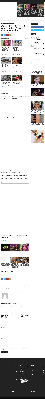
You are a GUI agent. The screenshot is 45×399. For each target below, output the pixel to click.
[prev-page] (1, 320)
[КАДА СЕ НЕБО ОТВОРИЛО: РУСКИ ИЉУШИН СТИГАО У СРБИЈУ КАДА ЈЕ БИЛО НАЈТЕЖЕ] (5, 309)
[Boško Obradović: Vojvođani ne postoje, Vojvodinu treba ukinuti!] (18, 380)
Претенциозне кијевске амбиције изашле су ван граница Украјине (39, 52)
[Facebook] (2, 35)
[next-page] (3, 320)
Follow (42, 29)
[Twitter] (5, 35)
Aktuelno (8, 18)
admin (3, 32)
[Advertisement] (15, 109)
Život (16, 18)
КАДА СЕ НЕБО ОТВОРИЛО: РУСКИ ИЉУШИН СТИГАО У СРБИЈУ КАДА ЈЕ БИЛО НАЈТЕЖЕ (4, 315)
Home (2, 21)
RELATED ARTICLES (5, 303)
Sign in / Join (3, 0)
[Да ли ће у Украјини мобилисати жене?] (15, 309)
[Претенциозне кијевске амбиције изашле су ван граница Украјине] (25, 309)
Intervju (19, 18)
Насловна (3, 18)
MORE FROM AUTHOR (14, 303)
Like (42, 27)
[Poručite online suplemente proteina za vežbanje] (37, 136)
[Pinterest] (7, 35)
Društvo (12, 18)
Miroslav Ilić (6, 271)
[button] (42, 18)
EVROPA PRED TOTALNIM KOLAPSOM (24, 286)
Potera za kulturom (29, 18)
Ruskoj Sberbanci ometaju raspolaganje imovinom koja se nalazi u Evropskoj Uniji (7, 287)
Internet (23, 18)
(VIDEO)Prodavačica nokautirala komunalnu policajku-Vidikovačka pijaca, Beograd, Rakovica (25, 373)
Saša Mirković (11, 271)
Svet (35, 18)
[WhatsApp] (10, 35)
